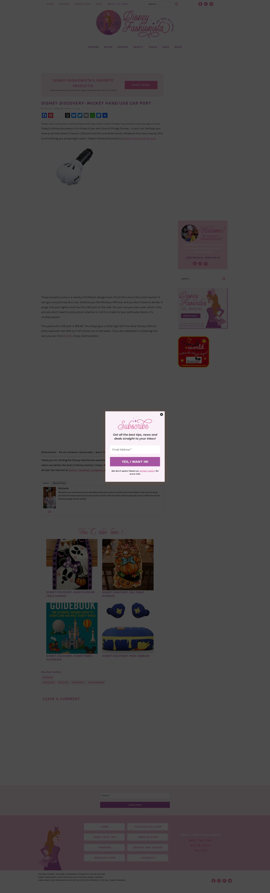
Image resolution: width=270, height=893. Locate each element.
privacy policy (147, 471)
